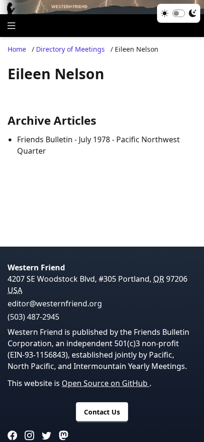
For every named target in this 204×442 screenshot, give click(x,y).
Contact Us (102, 411)
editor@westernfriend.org (55, 303)
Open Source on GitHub (105, 383)
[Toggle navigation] (11, 25)
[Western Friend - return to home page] (102, 7)
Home (17, 49)
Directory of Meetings (70, 49)
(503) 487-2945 (33, 317)
